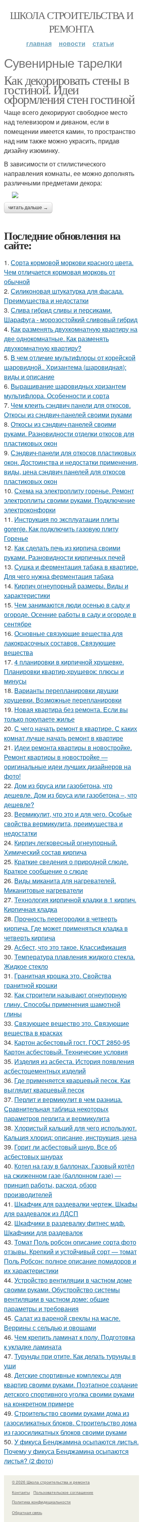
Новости (72, 43)
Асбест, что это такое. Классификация (70, 947)
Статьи (103, 43)
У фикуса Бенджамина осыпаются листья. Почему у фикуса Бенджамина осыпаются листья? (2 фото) (71, 1451)
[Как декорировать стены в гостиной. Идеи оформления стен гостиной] (71, 195)
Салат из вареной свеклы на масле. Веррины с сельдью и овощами (62, 1323)
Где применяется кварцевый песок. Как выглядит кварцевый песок (67, 1085)
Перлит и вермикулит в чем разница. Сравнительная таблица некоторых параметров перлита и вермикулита (63, 1109)
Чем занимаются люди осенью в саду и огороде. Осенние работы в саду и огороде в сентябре (70, 614)
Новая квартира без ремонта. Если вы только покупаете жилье (66, 714)
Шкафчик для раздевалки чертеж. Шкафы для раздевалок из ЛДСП (70, 1208)
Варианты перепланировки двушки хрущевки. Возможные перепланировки (63, 695)
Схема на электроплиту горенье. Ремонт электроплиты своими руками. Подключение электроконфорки (69, 500)
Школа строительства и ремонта (71, 21)
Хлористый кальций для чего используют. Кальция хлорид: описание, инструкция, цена (70, 1132)
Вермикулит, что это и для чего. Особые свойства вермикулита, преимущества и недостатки (68, 824)
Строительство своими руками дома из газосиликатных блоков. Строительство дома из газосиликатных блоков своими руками (70, 1423)
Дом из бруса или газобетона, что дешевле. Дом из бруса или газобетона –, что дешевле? (70, 795)
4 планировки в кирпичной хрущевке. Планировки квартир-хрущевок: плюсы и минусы (64, 671)
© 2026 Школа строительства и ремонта (51, 1482)
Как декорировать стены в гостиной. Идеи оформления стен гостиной (69, 89)
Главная (39, 43)
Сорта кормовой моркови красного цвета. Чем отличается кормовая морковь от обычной (68, 272)
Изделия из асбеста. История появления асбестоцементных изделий (69, 1066)
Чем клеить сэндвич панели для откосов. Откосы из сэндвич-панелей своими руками (68, 410)
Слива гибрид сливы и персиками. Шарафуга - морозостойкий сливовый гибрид (70, 315)
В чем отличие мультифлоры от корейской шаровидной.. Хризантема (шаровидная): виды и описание (69, 367)
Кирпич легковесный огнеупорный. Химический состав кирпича (60, 847)
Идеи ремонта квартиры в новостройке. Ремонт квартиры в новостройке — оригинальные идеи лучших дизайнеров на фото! (68, 762)
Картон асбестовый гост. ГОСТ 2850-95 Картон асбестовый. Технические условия (67, 1047)
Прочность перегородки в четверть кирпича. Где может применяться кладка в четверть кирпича (66, 928)
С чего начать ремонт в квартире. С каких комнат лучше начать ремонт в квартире (70, 733)
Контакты (21, 1492)
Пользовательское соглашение (63, 1492)
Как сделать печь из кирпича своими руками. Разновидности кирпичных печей (64, 552)
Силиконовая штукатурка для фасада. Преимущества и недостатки (64, 295)
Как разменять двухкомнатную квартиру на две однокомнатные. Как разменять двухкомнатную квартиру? (70, 339)
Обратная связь (27, 1512)
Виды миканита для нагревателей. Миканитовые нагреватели (60, 885)
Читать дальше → (28, 207)
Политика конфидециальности (41, 1502)
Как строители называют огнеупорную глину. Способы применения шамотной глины (65, 1004)
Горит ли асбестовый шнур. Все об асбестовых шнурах (60, 1151)
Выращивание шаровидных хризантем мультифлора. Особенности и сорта (65, 391)
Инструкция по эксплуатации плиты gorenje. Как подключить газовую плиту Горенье (61, 529)
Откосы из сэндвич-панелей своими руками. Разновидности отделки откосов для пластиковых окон (69, 434)
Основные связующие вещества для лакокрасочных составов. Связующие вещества (63, 643)
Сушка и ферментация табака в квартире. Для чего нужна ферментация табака (71, 571)
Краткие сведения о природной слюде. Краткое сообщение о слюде (66, 866)
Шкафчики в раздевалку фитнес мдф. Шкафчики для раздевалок (64, 1227)
